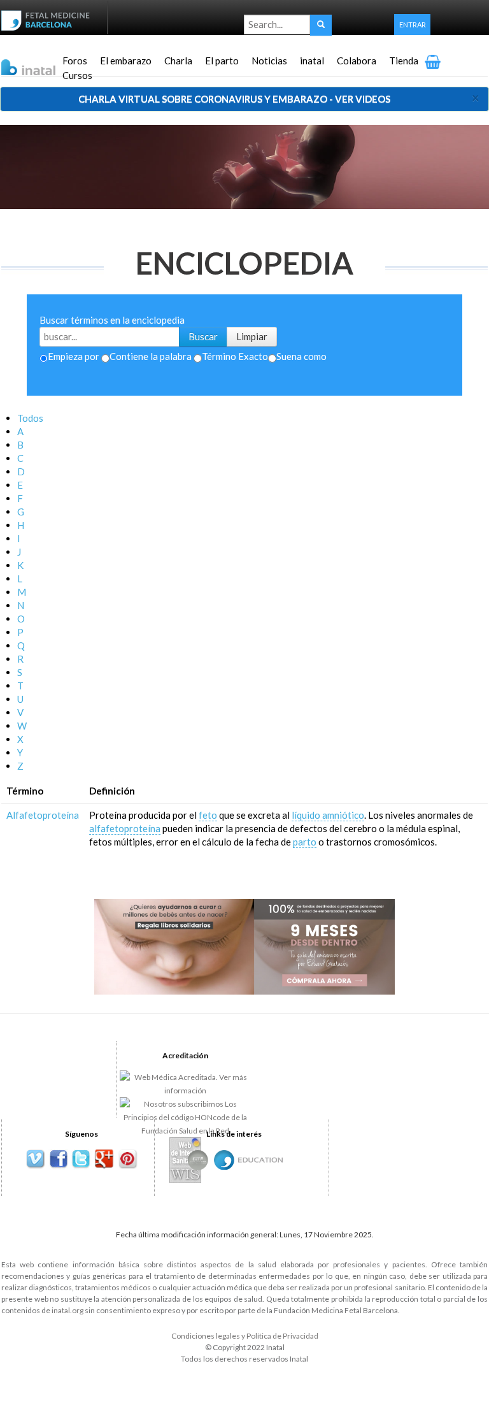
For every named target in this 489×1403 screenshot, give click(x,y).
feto (208, 815)
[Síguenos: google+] (104, 1159)
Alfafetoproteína (42, 815)
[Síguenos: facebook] (58, 1159)
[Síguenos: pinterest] (127, 1159)
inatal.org (67, 1310)
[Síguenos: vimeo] (35, 1159)
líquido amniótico (328, 815)
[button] (412, 24)
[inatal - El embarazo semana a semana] (44, 62)
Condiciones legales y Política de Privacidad (244, 1336)
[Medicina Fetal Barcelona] (224, 1160)
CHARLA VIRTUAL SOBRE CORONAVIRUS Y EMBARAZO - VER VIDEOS (234, 98)
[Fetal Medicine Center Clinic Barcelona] (198, 1160)
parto (304, 841)
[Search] (321, 25)
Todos (30, 418)
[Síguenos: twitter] (81, 1159)
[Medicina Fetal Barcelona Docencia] (260, 1158)
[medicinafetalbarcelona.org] (48, 19)
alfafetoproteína (124, 828)
